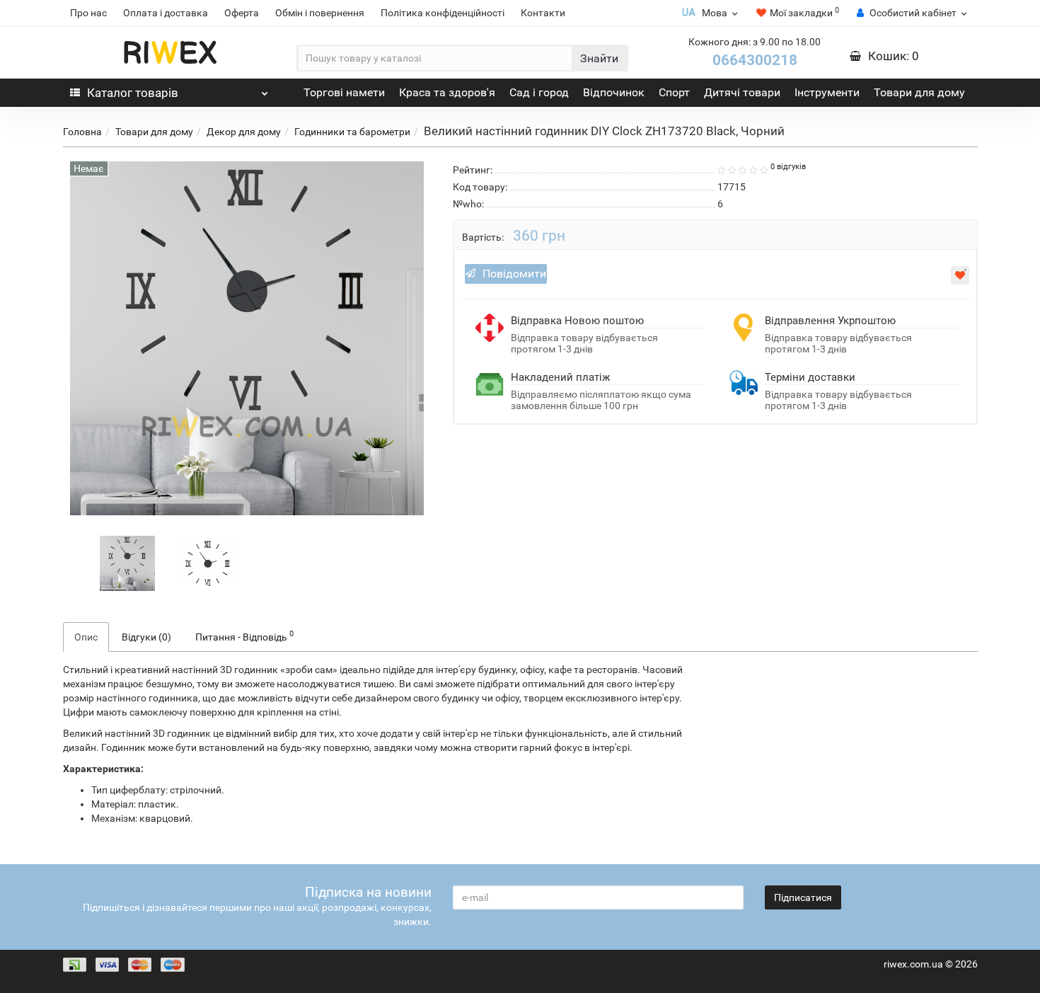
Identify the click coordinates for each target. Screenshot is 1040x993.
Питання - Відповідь (244, 635)
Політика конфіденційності (442, 12)
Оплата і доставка (165, 12)
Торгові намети (344, 92)
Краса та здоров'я (447, 92)
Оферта (241, 12)
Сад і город (539, 92)
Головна (82, 131)
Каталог (132, 93)
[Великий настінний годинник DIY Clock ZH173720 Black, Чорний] (127, 562)
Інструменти (827, 92)
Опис (86, 637)
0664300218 (754, 60)
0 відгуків (788, 166)
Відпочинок (614, 92)
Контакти (543, 12)
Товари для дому (919, 92)
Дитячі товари (742, 92)
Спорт (674, 92)
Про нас (88, 12)
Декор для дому (244, 131)
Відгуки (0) (146, 637)
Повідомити (514, 273)
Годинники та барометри (352, 131)
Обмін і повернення (319, 12)
